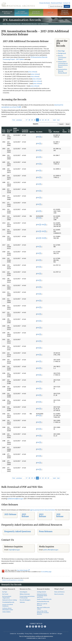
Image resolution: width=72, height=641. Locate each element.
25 (48, 120)
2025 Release (10, 514)
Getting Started (41, 592)
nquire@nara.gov (14, 550)
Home (4, 24)
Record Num (9, 131)
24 (45, 120)
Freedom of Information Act (41, 633)
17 (26, 120)
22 (40, 120)
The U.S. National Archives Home (18, 4)
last (58, 120)
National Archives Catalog (9, 600)
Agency (32, 132)
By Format (5, 594)
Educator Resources (36, 12)
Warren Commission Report (62, 57)
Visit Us (50, 12)
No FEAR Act (53, 633)
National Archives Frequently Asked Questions (42, 595)
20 (34, 120)
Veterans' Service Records (22, 12)
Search (67, 6)
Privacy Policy (29, 633)
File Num (56, 132)
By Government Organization (6, 597)
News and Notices (59, 592)
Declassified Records (43, 601)
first (13, 120)
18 (29, 120)
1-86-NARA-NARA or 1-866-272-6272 (36, 638)
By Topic (4, 592)
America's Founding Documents (65, 12)
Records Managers (25, 600)
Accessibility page (46, 571)
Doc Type (50, 131)
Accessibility (20, 633)
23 (43, 120)
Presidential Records (8, 602)
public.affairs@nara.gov (50, 550)
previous (19, 120)
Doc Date (39, 132)
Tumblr (36, 626)
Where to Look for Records (42, 604)
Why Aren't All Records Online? (43, 608)
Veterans (22, 602)
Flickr (45, 626)
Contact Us (66, 3)
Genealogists (23, 592)
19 (32, 120)
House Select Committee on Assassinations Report (63, 64)
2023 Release (25, 515)
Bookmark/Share (56, 3)
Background (62, 53)
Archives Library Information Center (7, 609)
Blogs (42, 626)
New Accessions (59, 594)
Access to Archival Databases (7, 605)
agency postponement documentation (42, 510)
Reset (67, 124)
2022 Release (42, 515)
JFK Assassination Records (29, 24)
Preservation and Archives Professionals (27, 597)
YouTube (39, 626)
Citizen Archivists (44, 3)
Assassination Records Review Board (62, 71)
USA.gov (59, 633)
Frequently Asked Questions (17, 531)
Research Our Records (7, 12)
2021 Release (59, 515)
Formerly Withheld (25, 131)
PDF (38, 137)
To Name (65, 131)
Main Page (61, 51)
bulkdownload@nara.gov (15, 499)
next (54, 120)
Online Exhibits (6, 612)
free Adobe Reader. (22, 570)
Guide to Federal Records (44, 599)
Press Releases (45, 531)
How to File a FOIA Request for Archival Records (42, 612)
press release (32, 72)
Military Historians (25, 594)
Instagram (33, 626)
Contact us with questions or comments (12, 580)
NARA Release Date (16, 130)
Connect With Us (36, 623)
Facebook (27, 626)
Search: (35, 124)
